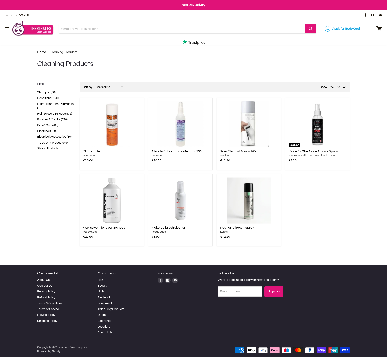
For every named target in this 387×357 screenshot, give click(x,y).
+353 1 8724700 (17, 15)
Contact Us (44, 285)
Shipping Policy (47, 320)
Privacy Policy (46, 291)
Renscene (89, 155)
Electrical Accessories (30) (54, 136)
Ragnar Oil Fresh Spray (237, 227)
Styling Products (48, 148)
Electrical (104, 297)
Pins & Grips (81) (47, 125)
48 (344, 87)
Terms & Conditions (49, 303)
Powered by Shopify (48, 351)
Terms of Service (48, 309)
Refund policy (46, 314)
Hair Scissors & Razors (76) (54, 113)
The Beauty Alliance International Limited (312, 155)
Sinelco (224, 155)
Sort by (87, 87)
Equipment (105, 303)
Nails (101, 291)
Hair (100, 279)
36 (338, 87)
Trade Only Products (111, 309)
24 (332, 87)
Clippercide (91, 151)
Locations (104, 326)
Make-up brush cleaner (168, 227)
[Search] (310, 28)
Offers (102, 314)
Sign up (274, 291)
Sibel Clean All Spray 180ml (239, 151)
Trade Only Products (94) (53, 142)
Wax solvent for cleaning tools (104, 227)
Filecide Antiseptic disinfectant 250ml (178, 151)
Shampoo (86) (46, 92)
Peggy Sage (90, 231)
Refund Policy (46, 297)
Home (41, 52)
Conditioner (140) (48, 98)
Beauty (102, 285)
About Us (43, 279)
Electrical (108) (47, 131)
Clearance (104, 320)
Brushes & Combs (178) (52, 119)
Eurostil (224, 231)
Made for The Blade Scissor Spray (313, 151)
